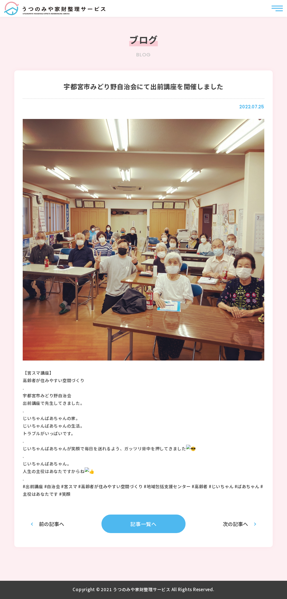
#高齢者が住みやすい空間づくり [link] (110, 486)
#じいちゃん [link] (221, 486)
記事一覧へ (143, 523)
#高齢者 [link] (200, 486)
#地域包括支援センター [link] (167, 486)
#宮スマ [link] (69, 486)
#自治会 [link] (52, 486)
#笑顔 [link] (65, 494)
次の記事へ (235, 523)
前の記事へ (51, 523)
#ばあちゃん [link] (247, 486)
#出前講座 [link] (33, 486)
